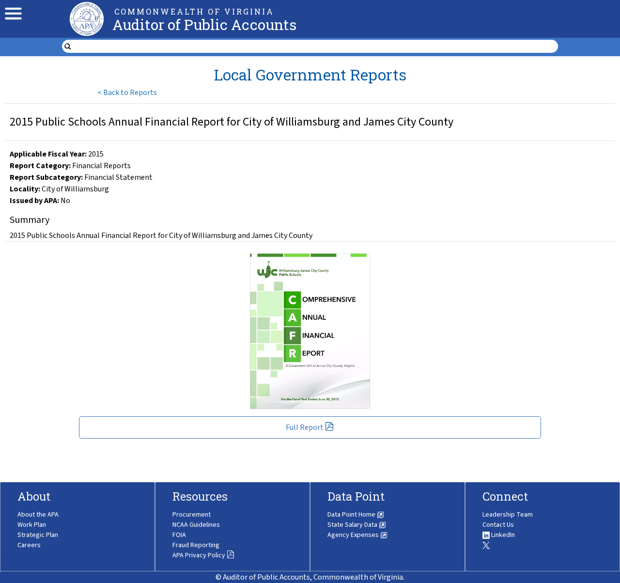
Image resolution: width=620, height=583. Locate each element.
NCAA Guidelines (196, 525)
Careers (29, 545)
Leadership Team (507, 515)
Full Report (305, 427)
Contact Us (498, 525)
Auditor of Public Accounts (204, 24)
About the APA (38, 515)
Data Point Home (352, 515)
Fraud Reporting (195, 545)
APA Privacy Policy (198, 555)
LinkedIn (502, 535)
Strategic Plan (37, 535)
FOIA (179, 535)
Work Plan (31, 525)
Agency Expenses (353, 535)
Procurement (191, 515)
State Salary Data (353, 525)
